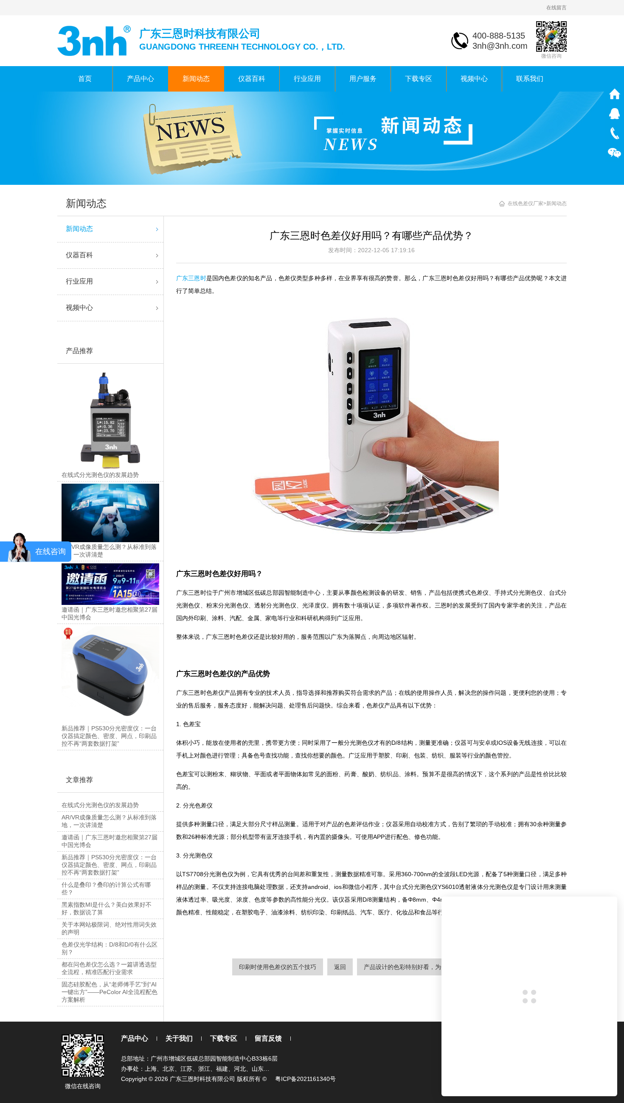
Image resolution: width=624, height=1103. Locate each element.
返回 (340, 967)
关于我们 (179, 1038)
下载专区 (418, 78)
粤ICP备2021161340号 (305, 1078)
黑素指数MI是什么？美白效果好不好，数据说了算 (107, 908)
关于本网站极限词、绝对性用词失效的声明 (109, 928)
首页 (85, 78)
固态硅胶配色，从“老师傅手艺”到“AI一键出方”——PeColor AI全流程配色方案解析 (109, 992)
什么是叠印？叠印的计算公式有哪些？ (106, 888)
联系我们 (529, 78)
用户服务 (363, 78)
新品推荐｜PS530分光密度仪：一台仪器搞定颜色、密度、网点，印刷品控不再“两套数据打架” (109, 865)
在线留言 (556, 8)
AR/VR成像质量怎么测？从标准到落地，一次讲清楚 (109, 821)
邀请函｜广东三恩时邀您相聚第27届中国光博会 (109, 841)
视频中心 (474, 78)
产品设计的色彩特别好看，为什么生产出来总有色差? (434, 967)
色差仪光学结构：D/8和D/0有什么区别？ (109, 948)
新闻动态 (196, 78)
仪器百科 (251, 78)
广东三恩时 (191, 278)
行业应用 (307, 78)
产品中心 (140, 78)
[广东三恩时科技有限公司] (94, 40)
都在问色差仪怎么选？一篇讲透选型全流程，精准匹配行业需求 (109, 968)
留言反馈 (268, 1038)
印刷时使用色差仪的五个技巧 (277, 967)
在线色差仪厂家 (525, 203)
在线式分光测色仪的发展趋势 (100, 805)
